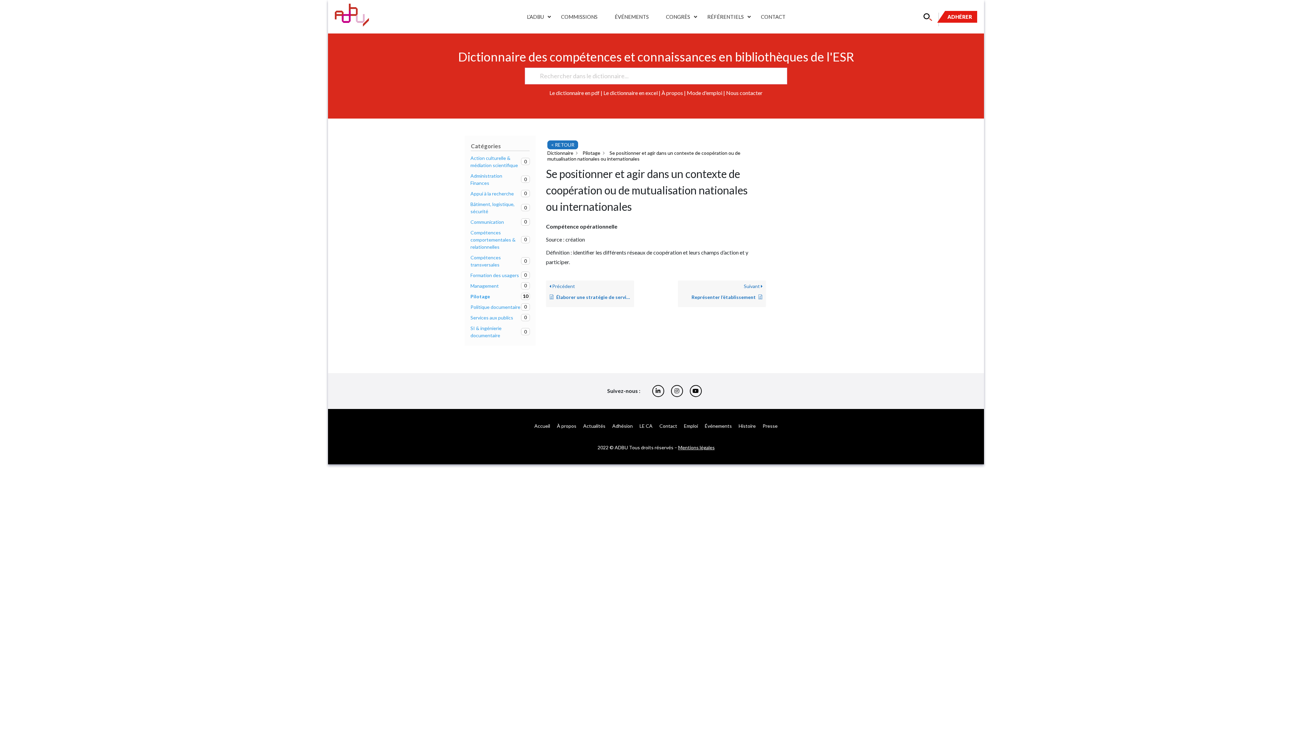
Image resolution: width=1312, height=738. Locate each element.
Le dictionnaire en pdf (574, 93)
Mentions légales (696, 447)
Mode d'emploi (704, 93)
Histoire (747, 426)
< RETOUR (562, 145)
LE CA (646, 426)
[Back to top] (1302, 711)
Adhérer (959, 17)
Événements (632, 17)
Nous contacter (744, 93)
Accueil (542, 426)
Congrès (678, 17)
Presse (770, 426)
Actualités (594, 426)
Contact (773, 17)
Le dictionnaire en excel (630, 93)
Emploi (691, 426)
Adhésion (622, 426)
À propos (672, 93)
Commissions (579, 17)
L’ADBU (535, 17)
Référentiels (725, 17)
